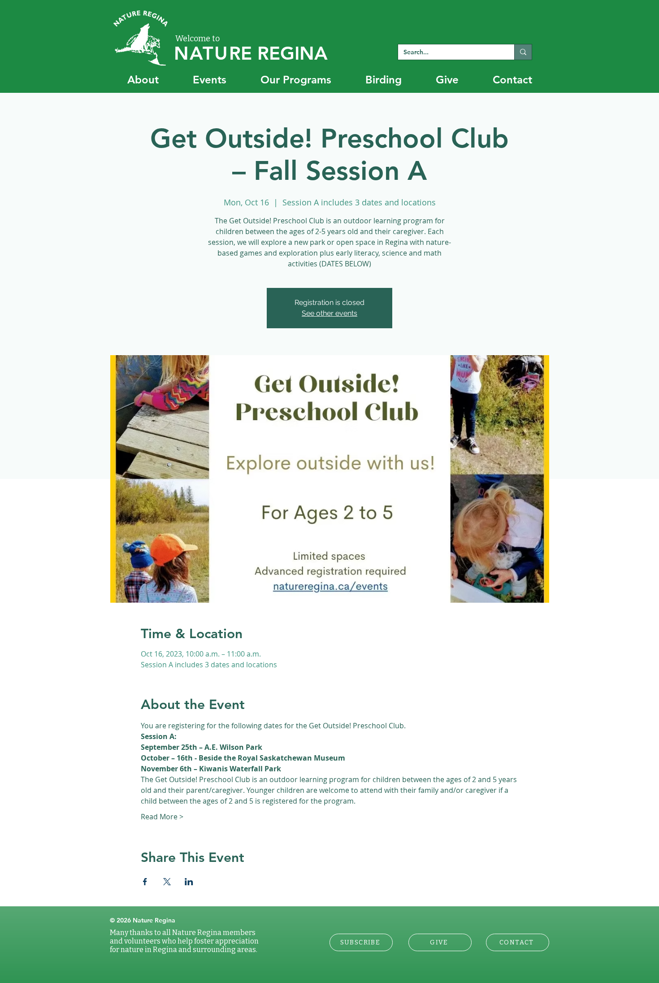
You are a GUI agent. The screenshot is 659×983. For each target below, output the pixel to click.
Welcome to (197, 38)
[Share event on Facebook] (145, 881)
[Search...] (523, 52)
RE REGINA (251, 53)
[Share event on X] (167, 881)
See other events (329, 313)
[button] (361, 942)
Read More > (162, 817)
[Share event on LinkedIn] (189, 881)
